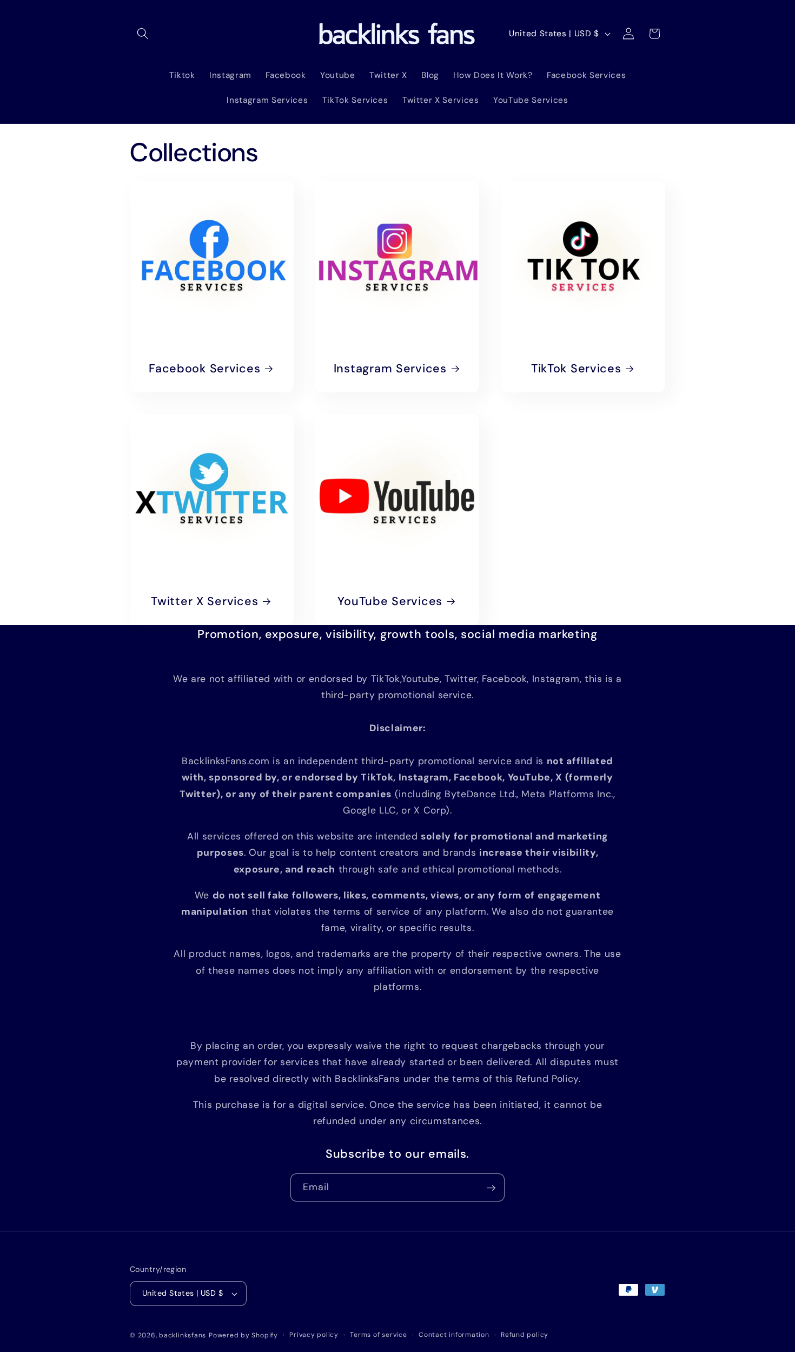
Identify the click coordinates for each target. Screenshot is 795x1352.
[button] (143, 34)
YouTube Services (390, 601)
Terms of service (378, 1334)
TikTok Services (576, 369)
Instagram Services (390, 369)
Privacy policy (314, 1334)
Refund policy (524, 1334)
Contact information (454, 1334)
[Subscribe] (491, 1188)
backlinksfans (182, 1335)
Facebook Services (204, 369)
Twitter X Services (204, 601)
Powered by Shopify (243, 1335)
